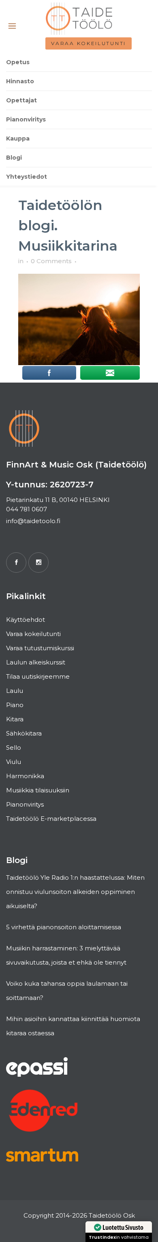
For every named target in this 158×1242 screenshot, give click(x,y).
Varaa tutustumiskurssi (40, 648)
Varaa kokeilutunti (88, 43)
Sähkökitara (24, 733)
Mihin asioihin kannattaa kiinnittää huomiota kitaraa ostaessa (73, 1026)
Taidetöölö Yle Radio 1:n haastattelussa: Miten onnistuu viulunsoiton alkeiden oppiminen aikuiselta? (75, 892)
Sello (13, 747)
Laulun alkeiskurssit (35, 662)
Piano (14, 705)
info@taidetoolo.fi (33, 521)
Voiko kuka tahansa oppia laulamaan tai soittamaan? (67, 991)
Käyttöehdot (25, 619)
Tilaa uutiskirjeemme (38, 676)
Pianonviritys (25, 804)
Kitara (14, 719)
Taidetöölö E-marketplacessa (51, 818)
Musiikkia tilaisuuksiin (37, 790)
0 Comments (51, 261)
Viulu (13, 762)
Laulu (14, 691)
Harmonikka (25, 776)
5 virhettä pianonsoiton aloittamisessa (63, 927)
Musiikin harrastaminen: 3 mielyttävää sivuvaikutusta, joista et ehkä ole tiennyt (66, 955)
